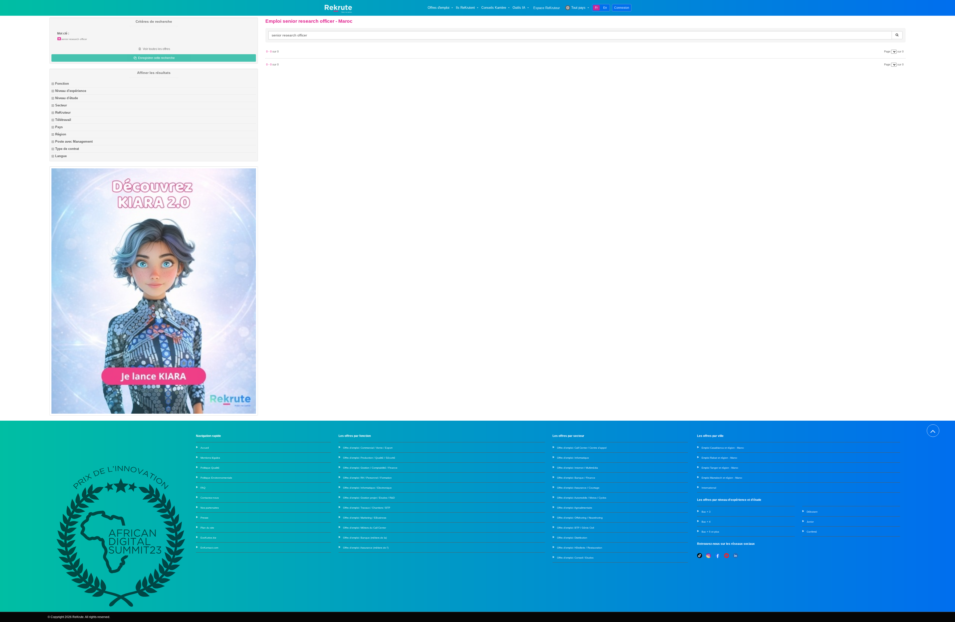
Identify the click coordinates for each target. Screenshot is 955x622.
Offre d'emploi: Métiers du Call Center (364, 527)
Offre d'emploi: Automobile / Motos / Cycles (581, 497)
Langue (61, 156)
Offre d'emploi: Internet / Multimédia (577, 467)
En (605, 7)
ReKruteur (63, 112)
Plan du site (207, 527)
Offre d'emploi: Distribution (572, 537)
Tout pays (578, 7)
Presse (204, 517)
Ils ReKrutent (465, 7)
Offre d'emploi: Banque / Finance (576, 477)
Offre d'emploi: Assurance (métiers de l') (365, 547)
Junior (810, 521)
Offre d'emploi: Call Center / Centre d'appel (581, 447)
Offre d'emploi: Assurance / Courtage (578, 487)
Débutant (812, 511)
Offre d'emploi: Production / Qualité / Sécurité (369, 457)
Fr (596, 7)
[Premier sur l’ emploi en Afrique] (338, 7)
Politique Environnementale (216, 477)
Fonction (62, 83)
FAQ (202, 487)
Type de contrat (67, 148)
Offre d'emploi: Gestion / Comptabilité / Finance (370, 467)
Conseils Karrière (493, 7)
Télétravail (63, 119)
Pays (59, 127)
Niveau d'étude (66, 98)
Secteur (61, 105)
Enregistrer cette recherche (156, 58)
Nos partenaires (209, 507)
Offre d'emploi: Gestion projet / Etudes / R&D (369, 497)
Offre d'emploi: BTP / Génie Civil (575, 527)
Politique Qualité (209, 467)
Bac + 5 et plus (710, 531)
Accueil (204, 447)
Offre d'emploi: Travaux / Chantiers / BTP (366, 507)
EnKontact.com (209, 547)
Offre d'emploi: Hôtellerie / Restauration (579, 547)
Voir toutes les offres (156, 49)
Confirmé (812, 531)
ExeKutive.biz (208, 537)
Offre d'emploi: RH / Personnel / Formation (367, 477)
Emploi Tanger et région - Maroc (720, 467)
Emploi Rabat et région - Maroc (719, 457)
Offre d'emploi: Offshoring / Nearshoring (580, 517)
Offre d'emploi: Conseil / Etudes (575, 557)
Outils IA (519, 7)
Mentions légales (210, 457)
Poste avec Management (74, 141)
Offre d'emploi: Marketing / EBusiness (364, 517)
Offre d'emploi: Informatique (573, 457)
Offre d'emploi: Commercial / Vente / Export (367, 447)
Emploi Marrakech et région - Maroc (722, 477)
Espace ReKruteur (546, 8)
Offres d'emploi (438, 7)
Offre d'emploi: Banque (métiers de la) (365, 537)
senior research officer (74, 39)
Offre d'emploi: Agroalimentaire (574, 507)
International (709, 487)
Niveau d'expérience (70, 90)
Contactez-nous (209, 497)
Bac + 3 (706, 511)
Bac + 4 (706, 521)
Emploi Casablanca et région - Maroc (723, 447)
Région (60, 134)
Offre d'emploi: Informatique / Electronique (367, 487)
